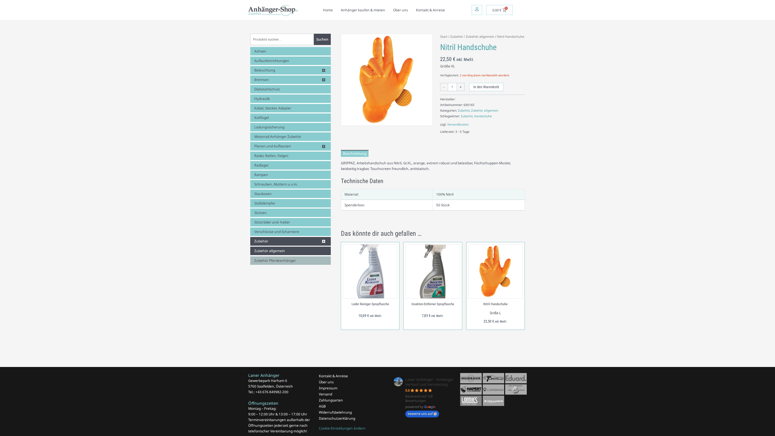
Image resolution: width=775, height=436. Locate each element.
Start (443, 36)
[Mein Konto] (477, 9)
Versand (325, 394)
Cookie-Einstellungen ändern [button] (342, 428)
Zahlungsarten (331, 400)
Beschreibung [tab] (355, 153)
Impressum (328, 388)
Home (328, 10)
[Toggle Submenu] (324, 70)
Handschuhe (483, 116)
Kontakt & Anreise (430, 10)
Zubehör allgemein (480, 36)
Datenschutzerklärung (337, 418)
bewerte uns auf (420, 413)
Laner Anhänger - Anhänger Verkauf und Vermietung (429, 382)
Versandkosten (458, 124)
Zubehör (456, 36)
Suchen (322, 39)
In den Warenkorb (486, 87)
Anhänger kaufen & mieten (363, 10)
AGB (322, 406)
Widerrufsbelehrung (335, 412)
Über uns (400, 10)
